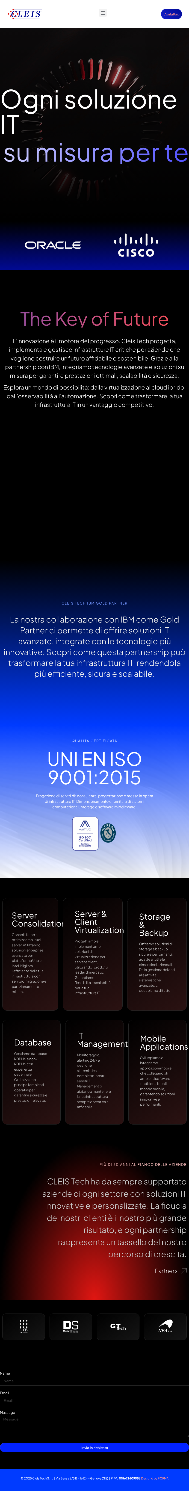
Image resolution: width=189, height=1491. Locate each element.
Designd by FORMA (154, 1478)
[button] (103, 13)
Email (4, 1393)
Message (7, 1412)
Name (5, 1373)
